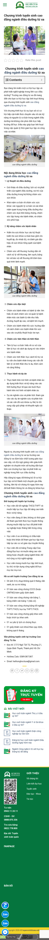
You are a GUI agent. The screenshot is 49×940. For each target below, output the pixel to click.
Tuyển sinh (31, 789)
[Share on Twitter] (22, 670)
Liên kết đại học (34, 783)
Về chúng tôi (32, 778)
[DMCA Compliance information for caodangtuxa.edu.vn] (27, 937)
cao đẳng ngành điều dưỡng (21, 174)
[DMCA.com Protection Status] (8, 937)
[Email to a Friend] (27, 670)
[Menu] (4, 5)
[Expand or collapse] (41, 80)
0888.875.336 (10, 819)
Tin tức (30, 799)
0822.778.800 (10, 828)
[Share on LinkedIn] (37, 670)
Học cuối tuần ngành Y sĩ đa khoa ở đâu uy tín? (27, 723)
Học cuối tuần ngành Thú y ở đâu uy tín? (27, 714)
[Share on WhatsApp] (12, 670)
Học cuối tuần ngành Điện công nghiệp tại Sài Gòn (26, 732)
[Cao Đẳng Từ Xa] (26, 5)
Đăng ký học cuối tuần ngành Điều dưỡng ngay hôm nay (28, 741)
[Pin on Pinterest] (32, 670)
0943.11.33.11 (11, 811)
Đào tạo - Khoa (34, 794)
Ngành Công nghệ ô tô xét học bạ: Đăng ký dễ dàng (28, 750)
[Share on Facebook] (17, 670)
